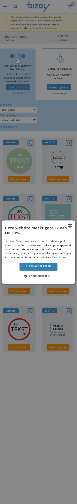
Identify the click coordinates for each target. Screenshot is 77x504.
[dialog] (38, 252)
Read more (59, 257)
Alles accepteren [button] (38, 266)
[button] (38, 276)
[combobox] (70, 225)
